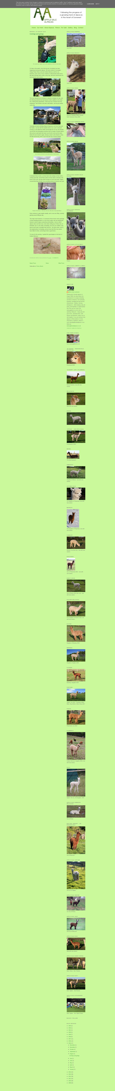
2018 (70, 1036)
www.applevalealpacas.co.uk (74, 325)
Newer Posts (33, 263)
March (71, 1067)
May (71, 1062)
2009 (70, 1083)
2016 (70, 1041)
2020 (70, 1032)
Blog (75, 27)
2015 (70, 1043)
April (71, 1065)
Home (34, 27)
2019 (70, 1034)
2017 (70, 1038)
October (72, 1049)
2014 (70, 1072)
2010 (70, 1080)
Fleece (57, 27)
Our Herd (40, 27)
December (72, 1045)
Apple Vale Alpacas (73, 292)
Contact (80, 27)
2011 (70, 1078)
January (72, 1069)
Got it (97, 4)
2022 (70, 1028)
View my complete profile (74, 328)
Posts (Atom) (40, 266)
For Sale (64, 27)
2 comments (55, 257)
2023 (70, 1025)
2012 (70, 1076)
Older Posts (61, 263)
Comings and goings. (37, 34)
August (72, 1053)
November (72, 1047)
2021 (70, 1030)
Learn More (90, 4)
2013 (70, 1074)
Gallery (70, 27)
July (71, 1058)
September (73, 1051)
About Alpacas (49, 27)
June (71, 1060)
